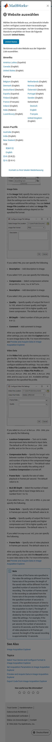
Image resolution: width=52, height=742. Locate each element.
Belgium (6, 81)
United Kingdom (35, 118)
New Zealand (9, 140)
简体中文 (10, 148)
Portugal (31, 94)
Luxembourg (9, 114)
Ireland (6, 106)
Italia (5, 110)
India (5, 136)
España (6, 94)
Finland (6, 98)
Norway (31, 85)
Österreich (32, 90)
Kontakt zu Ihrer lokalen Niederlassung (26, 170)
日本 (5, 156)
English (33, 110)
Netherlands (33, 81)
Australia (7, 132)
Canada (6, 66)
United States (9, 70)
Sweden (31, 98)
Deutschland (8, 90)
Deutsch (33, 106)
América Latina (10, 62)
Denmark (7, 85)
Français (34, 114)
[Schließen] (48, 6)
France (6, 102)
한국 (5, 160)
